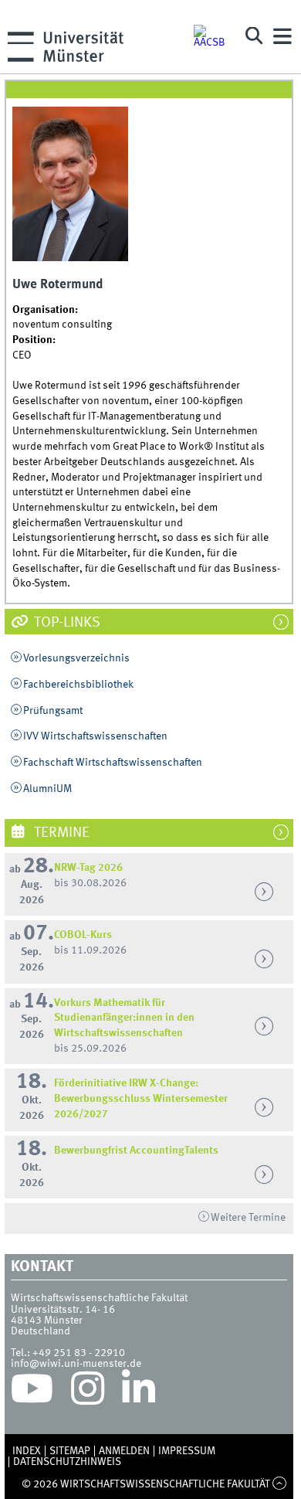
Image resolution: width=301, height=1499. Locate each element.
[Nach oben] (279, 1484)
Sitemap (69, 1451)
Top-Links (65, 623)
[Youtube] (32, 1392)
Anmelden (124, 1451)
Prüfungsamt (53, 710)
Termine (60, 833)
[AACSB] (212, 36)
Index (26, 1451)
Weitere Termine (248, 1217)
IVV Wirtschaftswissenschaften (95, 736)
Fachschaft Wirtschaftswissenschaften (112, 762)
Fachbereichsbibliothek (78, 684)
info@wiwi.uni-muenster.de (76, 1363)
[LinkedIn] (138, 1392)
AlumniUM (47, 788)
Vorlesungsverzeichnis (76, 658)
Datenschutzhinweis (67, 1462)
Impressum (186, 1451)
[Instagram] (87, 1392)
